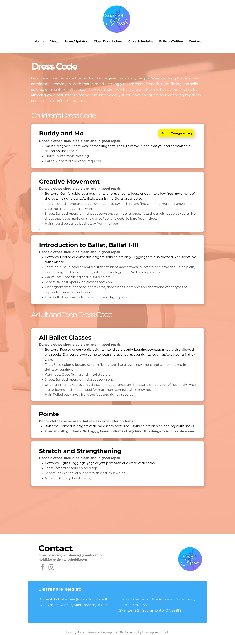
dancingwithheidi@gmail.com (74, 555)
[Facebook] (42, 567)
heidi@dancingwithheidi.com (63, 559)
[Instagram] (51, 567)
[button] (54, 41)
